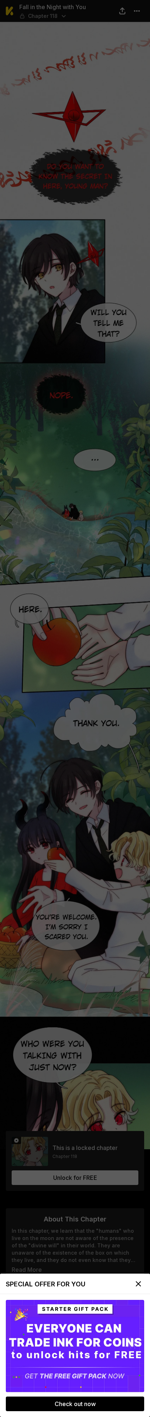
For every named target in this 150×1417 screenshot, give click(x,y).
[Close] (138, 1284)
